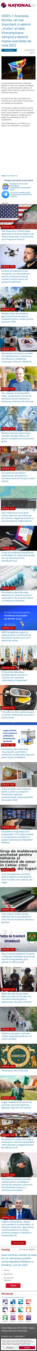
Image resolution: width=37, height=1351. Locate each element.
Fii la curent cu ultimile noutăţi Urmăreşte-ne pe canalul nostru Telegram (21, 194)
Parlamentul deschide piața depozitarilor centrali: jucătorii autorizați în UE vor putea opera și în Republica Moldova (17, 596)
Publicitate (19, 1336)
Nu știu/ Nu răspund (9, 1279)
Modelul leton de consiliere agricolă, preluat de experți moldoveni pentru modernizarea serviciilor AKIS (17, 317)
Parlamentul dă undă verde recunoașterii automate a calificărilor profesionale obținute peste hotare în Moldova (17, 753)
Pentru (7, 1270)
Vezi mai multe (18, 1243)
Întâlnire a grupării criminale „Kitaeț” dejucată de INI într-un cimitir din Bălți (16, 1036)
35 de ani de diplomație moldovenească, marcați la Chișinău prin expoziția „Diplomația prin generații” (14, 676)
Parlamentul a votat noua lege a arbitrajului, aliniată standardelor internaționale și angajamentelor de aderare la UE (18, 1143)
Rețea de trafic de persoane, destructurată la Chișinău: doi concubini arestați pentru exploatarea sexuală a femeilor (16, 997)
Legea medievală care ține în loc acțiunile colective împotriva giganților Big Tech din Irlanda (16, 1105)
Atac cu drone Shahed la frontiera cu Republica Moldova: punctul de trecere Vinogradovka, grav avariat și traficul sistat (18, 957)
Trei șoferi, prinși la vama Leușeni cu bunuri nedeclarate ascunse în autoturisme (17, 715)
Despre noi (6, 1336)
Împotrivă (8, 1274)
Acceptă (27, 1347)
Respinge (10, 1347)
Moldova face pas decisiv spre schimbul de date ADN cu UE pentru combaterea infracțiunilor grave (17, 437)
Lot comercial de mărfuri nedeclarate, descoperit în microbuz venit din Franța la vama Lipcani (18, 477)
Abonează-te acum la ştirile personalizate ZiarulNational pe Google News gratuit (20, 186)
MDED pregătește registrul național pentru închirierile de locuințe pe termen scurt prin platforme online (16, 636)
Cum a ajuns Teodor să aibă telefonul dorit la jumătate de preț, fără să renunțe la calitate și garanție (17, 918)
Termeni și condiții (25, 1344)
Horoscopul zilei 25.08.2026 (14, 1070)
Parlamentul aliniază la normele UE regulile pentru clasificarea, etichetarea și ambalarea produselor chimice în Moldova (17, 357)
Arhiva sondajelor (27, 1249)
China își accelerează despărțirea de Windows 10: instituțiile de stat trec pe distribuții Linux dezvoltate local (18, 556)
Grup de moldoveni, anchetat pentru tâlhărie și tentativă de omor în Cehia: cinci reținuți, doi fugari (16, 878)
